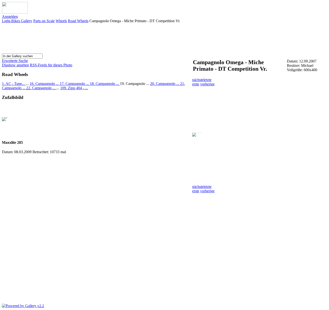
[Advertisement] (239, 38)
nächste (198, 80)
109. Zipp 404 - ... (74, 88)
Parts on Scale (44, 21)
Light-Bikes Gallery (17, 21)
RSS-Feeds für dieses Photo (51, 65)
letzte (207, 80)
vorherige (207, 84)
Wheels (61, 21)
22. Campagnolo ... (41, 88)
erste (195, 84)
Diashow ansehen (15, 65)
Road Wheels (78, 21)
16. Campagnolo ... (45, 84)
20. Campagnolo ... (165, 84)
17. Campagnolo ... (75, 84)
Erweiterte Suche (15, 61)
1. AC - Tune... (14, 84)
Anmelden (10, 16)
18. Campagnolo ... (105, 84)
